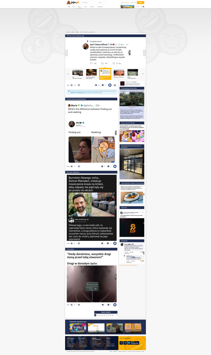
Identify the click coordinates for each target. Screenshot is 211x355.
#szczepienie (131, 83)
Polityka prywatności (110, 343)
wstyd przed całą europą (87, 32)
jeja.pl (68, 32)
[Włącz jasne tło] (141, 6)
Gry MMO (82, 338)
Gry (74, 6)
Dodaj (141, 2)
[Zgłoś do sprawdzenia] (114, 85)
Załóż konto (133, 2)
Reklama (108, 341)
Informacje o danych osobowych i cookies (110, 346)
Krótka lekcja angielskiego (76, 99)
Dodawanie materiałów (96, 343)
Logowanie (94, 342)
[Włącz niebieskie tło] (143, 6)
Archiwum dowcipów (71, 343)
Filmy (85, 6)
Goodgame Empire (83, 345)
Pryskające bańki (70, 345)
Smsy (68, 342)
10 (112, 315)
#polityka (131, 84)
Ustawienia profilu (95, 344)
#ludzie (127, 84)
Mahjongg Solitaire (70, 346)
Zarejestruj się (80, 92)
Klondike (81, 343)
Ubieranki (100, 6)
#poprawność (137, 83)
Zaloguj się (126, 2)
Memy (79, 6)
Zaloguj (72, 92)
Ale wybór (70, 249)
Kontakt (110, 351)
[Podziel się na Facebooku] (109, 85)
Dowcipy (92, 6)
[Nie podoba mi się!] (80, 85)
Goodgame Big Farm (83, 346)
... (114, 315)
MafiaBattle (81, 341)
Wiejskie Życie (82, 342)
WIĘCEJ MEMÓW (106, 312)
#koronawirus (137, 84)
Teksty (68, 341)
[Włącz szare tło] (142, 6)
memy (73, 32)
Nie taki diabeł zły (73, 172)
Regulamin (108, 342)
